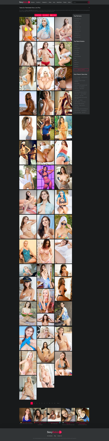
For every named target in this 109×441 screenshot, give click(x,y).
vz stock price (77, 90)
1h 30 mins (76, 105)
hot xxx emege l (77, 77)
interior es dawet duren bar (79, 103)
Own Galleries (49, 435)
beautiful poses (77, 110)
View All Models (81, 69)
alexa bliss (76, 95)
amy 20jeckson (81, 86)
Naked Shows (59, 2)
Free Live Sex (45, 15)
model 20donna (77, 101)
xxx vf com (83, 101)
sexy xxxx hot (82, 105)
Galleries (33, 2)
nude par (76, 86)
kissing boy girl (77, 78)
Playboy (64, 2)
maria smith (76, 107)
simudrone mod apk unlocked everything (79, 81)
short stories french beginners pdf (80, 85)
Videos (50, 2)
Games (69, 2)
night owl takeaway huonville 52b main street (80, 98)
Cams (54, 2)
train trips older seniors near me (80, 92)
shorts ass (76, 88)
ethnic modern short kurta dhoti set (81, 108)
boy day (75, 100)
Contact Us (60, 435)
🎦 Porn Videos (53, 15)
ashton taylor (76, 93)
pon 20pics (80, 100)
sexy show (81, 95)
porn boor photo (84, 77)
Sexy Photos (38, 15)
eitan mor (83, 112)
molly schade (76, 83)
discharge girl (84, 110)
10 (54, 403)
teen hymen (82, 88)
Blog (55, 435)
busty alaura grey (77, 112)
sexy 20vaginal (83, 93)
